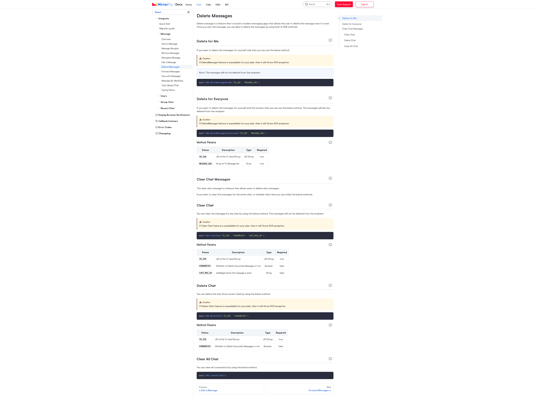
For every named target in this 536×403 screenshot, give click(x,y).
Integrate (163, 18)
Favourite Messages (171, 76)
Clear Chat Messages (352, 28)
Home (189, 4)
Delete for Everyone (351, 24)
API (226, 4)
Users (164, 95)
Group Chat (167, 102)
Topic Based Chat (170, 85)
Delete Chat (350, 40)
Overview (166, 39)
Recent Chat (168, 108)
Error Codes (165, 127)
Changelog (164, 133)
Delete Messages (170, 66)
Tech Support (347, 4)
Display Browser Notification (174, 115)
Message (165, 33)
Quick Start (164, 23)
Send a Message (169, 43)
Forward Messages (170, 71)
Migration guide (166, 28)
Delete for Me (349, 18)
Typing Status (168, 89)
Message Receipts (170, 48)
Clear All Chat (351, 46)
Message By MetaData (172, 80)
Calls (208, 4)
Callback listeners (168, 121)
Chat (198, 4)
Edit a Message (168, 62)
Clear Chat (349, 34)
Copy (329, 82)
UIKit (218, 4)
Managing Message (170, 57)
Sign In (371, 4)
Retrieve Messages (170, 53)
